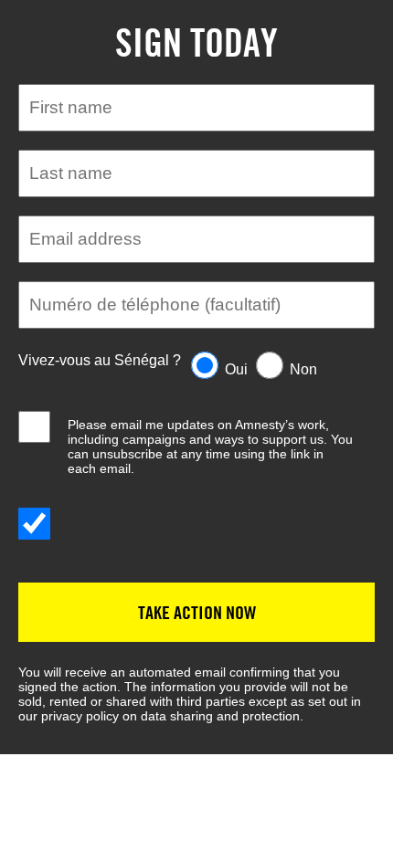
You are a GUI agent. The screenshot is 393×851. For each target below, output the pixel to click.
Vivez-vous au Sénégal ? (99, 360)
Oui (236, 369)
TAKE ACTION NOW (197, 612)
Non (303, 369)
